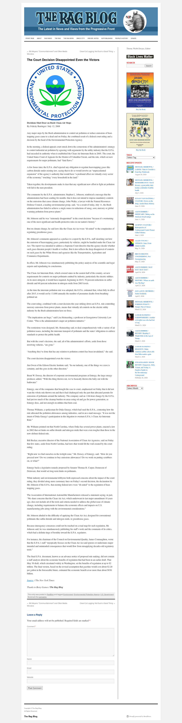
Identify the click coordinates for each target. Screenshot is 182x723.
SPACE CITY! (80, 38)
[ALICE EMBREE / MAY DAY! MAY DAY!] (130, 269)
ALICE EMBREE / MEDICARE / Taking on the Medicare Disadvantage (144, 214)
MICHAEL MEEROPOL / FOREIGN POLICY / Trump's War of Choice (144, 304)
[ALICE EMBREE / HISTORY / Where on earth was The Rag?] (130, 280)
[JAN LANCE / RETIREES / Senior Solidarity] (130, 293)
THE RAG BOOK (69, 38)
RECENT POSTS (134, 163)
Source (30, 580)
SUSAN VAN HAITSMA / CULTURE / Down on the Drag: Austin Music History (144, 201)
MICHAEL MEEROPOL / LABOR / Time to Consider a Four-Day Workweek (145, 169)
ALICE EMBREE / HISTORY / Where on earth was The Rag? (144, 280)
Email (29, 668)
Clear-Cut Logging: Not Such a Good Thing (97, 51)
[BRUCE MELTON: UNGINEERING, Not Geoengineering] (130, 256)
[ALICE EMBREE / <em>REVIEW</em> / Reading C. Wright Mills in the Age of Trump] (130, 333)
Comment (31, 626)
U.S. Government (107, 594)
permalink (42, 597)
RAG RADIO (48, 38)
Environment (68, 594)
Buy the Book (140, 109)
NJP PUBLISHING (106, 38)
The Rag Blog (30, 716)
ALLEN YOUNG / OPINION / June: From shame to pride (143, 243)
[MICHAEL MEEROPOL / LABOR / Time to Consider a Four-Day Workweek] (130, 169)
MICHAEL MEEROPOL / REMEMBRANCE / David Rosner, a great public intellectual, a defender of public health (144, 185)
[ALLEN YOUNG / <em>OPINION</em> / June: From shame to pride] (130, 243)
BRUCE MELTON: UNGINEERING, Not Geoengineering (142, 256)
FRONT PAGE (30, 38)
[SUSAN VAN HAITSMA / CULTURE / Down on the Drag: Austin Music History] (130, 201)
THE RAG (58, 38)
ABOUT (39, 38)
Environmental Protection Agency (87, 594)
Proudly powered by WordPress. (140, 716)
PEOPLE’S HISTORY (121, 38)
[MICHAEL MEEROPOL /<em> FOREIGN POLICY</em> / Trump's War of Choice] (130, 304)
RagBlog (50, 594)
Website (30, 677)
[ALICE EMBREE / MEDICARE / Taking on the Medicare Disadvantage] (130, 214)
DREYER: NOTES (93, 38)
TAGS (129, 155)
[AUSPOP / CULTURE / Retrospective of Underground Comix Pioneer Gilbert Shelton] (130, 227)
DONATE (133, 38)
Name (29, 659)
